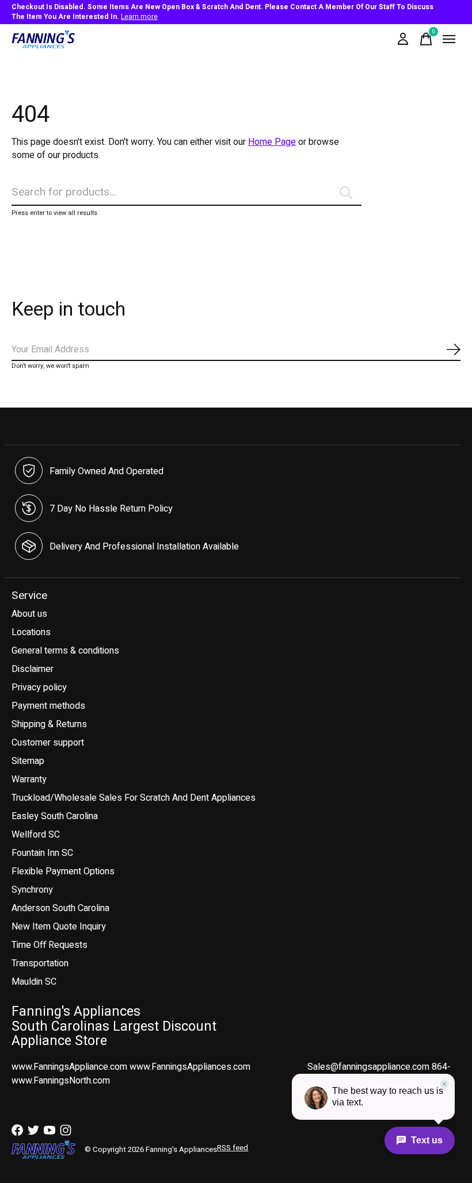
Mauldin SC (34, 982)
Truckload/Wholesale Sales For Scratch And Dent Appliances (134, 798)
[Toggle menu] (448, 39)
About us (29, 614)
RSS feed (232, 1148)
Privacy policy (39, 687)
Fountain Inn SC (42, 853)
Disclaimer (33, 669)
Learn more (139, 16)
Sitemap (28, 761)
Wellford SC (36, 835)
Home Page (272, 142)
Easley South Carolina (55, 816)
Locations (31, 632)
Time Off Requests (49, 945)
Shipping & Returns (49, 724)
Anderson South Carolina (60, 908)
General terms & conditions (65, 651)
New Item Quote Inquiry (59, 927)
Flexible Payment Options (63, 871)
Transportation (40, 963)
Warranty (29, 779)
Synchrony (32, 890)
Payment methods (48, 706)
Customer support (48, 743)
